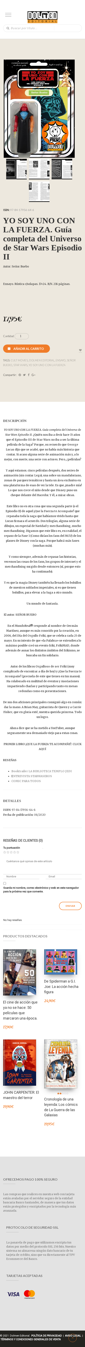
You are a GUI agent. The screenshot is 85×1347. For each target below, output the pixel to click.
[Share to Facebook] (29, 375)
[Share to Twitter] (24, 375)
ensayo (61, 360)
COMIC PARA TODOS (26, 781)
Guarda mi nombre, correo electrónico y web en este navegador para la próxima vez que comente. (41, 889)
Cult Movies (19, 360)
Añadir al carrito (28, 348)
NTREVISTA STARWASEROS (32, 776)
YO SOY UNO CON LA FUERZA (47, 365)
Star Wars (20, 365)
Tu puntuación (11, 847)
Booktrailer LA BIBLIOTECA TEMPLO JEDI (41, 771)
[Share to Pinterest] (20, 375)
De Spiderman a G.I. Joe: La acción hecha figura (61, 986)
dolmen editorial (41, 360)
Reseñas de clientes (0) (23, 840)
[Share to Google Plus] (33, 375)
